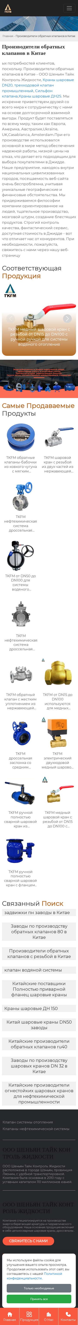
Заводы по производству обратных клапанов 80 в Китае (39, 932)
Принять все (39, 1299)
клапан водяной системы (33, 970)
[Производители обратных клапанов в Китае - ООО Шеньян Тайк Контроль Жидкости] (8, 8)
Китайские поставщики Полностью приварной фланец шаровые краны (39, 989)
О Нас (49, 1317)
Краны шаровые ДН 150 (31, 1008)
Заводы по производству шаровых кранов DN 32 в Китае (39, 1066)
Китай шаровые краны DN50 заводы (39, 1025)
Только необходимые (39, 1288)
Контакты (68, 1317)
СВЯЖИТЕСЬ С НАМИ (28, 1241)
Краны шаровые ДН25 (40, 96)
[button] (67, 318)
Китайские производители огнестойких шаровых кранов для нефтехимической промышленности (39, 1093)
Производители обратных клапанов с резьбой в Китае (39, 953)
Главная (8, 36)
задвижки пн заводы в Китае (37, 912)
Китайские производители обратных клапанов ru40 (39, 1044)
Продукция (29, 1317)
